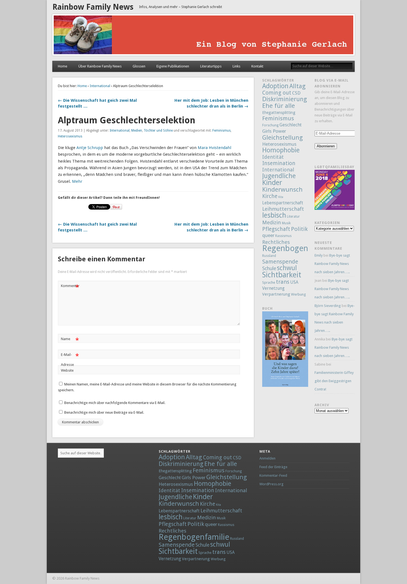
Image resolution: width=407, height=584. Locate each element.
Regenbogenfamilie (297, 248)
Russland (269, 256)
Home (62, 66)
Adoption (275, 86)
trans (282, 281)
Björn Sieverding (328, 306)
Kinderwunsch (282, 189)
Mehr (77, 181)
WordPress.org (271, 484)
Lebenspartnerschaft (282, 202)
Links (236, 66)
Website (67, 370)
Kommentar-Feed (273, 475)
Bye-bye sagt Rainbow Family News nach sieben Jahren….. (332, 263)
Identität (273, 157)
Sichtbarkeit (281, 274)
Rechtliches (276, 242)
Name (70, 340)
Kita (280, 197)
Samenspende (280, 261)
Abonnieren (326, 146)
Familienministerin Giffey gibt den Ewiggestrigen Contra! (334, 381)
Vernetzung (273, 288)
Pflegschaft (276, 229)
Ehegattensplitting (278, 112)
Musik (286, 223)
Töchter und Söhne (158, 130)
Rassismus (283, 236)
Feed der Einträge (273, 467)
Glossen (139, 66)
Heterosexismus (70, 136)
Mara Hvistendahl (214, 147)
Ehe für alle (278, 105)
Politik (299, 229)
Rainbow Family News (92, 7)
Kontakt (257, 66)
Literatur (293, 216)
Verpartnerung (276, 294)
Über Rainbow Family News (100, 66)
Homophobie (281, 150)
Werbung (298, 294)
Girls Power (274, 131)
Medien (136, 130)
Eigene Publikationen (172, 66)
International (100, 86)
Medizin (271, 222)
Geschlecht (290, 124)
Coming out (276, 93)
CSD (296, 93)
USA (294, 282)
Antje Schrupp (89, 147)
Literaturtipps (210, 66)
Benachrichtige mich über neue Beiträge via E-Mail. (104, 412)
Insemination (278, 163)
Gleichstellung (282, 137)
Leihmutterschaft (283, 209)
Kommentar (70, 287)
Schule (269, 268)
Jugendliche (279, 176)
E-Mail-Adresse (70, 359)
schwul (287, 268)
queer (268, 235)
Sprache (268, 282)
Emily (319, 255)
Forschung (270, 125)
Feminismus (221, 130)
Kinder (272, 182)
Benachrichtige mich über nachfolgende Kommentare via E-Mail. (114, 403)
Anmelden (267, 458)
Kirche (269, 196)
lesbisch (274, 215)
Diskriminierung (284, 99)
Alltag (297, 86)
